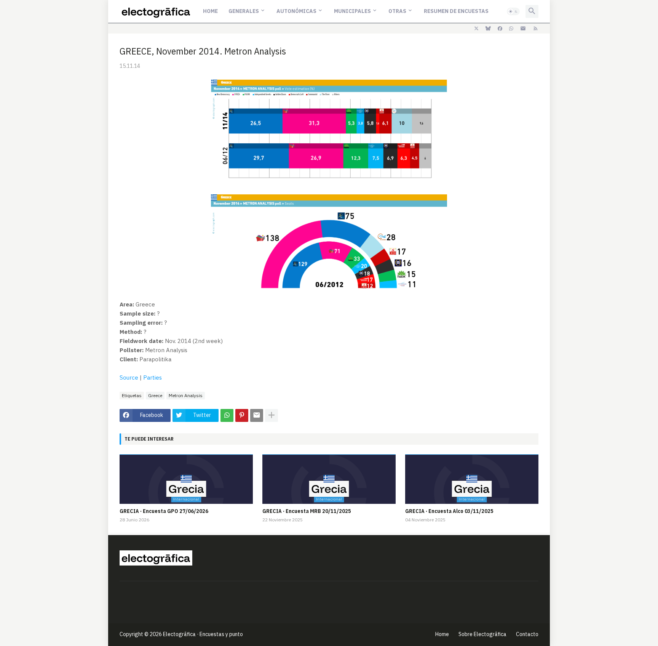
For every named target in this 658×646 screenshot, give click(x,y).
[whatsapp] (511, 28)
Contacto (527, 634)
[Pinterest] (241, 415)
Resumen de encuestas (456, 11)
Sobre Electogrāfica (482, 634)
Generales (243, 11)
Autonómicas (296, 11)
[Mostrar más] (271, 415)
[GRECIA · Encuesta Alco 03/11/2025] (471, 479)
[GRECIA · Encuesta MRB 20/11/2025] (329, 479)
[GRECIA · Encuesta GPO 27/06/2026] (186, 479)
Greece (155, 395)
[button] (513, 11)
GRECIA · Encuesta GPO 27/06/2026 (164, 511)
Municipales (352, 11)
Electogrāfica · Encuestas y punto (203, 634)
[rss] (535, 28)
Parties (152, 377)
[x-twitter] (476, 28)
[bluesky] (488, 28)
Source (129, 377)
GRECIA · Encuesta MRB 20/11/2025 (306, 511)
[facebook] (500, 28)
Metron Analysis (186, 395)
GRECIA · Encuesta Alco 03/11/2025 (449, 511)
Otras (397, 11)
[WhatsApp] (226, 415)
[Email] (256, 415)
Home (210, 11)
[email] (523, 28)
